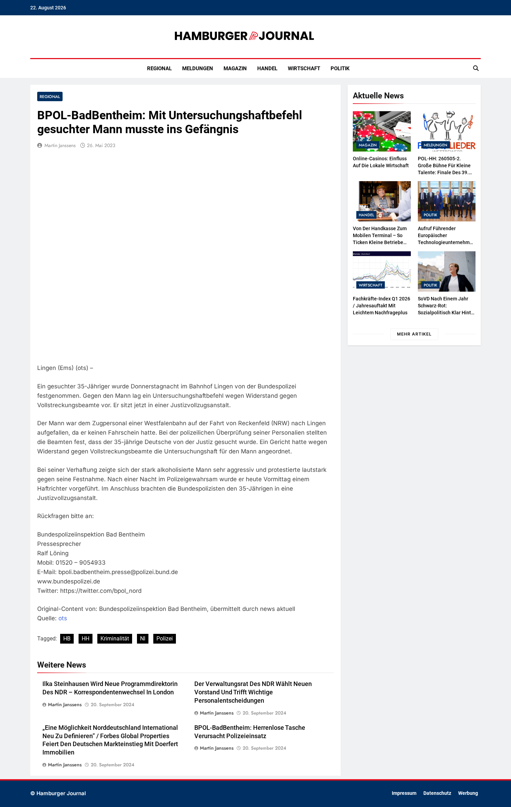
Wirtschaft (304, 68)
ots (62, 618)
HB (67, 638)
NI (142, 638)
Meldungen (197, 68)
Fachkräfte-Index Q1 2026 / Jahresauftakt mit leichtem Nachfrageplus (381, 305)
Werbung (468, 793)
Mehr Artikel (414, 334)
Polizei (164, 638)
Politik (340, 68)
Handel (267, 68)
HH (85, 638)
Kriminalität (114, 638)
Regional (159, 68)
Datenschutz (437, 793)
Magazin (235, 68)
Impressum (404, 793)
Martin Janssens (60, 145)
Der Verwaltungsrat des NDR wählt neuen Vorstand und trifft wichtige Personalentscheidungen (253, 692)
